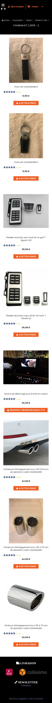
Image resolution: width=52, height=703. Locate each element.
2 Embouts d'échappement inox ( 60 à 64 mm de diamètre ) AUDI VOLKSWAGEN (26, 470)
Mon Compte (36, 698)
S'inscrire (26, 685)
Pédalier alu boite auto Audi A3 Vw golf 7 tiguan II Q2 (26, 239)
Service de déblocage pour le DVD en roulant (26, 394)
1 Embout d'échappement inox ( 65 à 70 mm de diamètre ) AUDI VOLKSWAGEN (26, 627)
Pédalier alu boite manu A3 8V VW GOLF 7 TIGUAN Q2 (26, 317)
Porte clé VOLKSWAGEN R (26, 86)
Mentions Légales (18, 698)
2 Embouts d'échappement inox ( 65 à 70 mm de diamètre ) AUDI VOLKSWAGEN (26, 548)
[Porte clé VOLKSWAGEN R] (26, 60)
